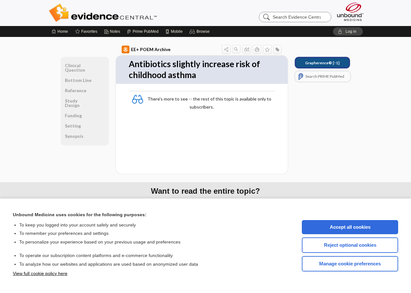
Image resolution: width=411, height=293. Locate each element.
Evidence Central (128, 12)
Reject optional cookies (350, 245)
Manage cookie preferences (350, 263)
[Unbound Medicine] (350, 12)
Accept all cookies (350, 227)
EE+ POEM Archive (151, 49)
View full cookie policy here (40, 273)
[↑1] (322, 62)
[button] (200, 31)
